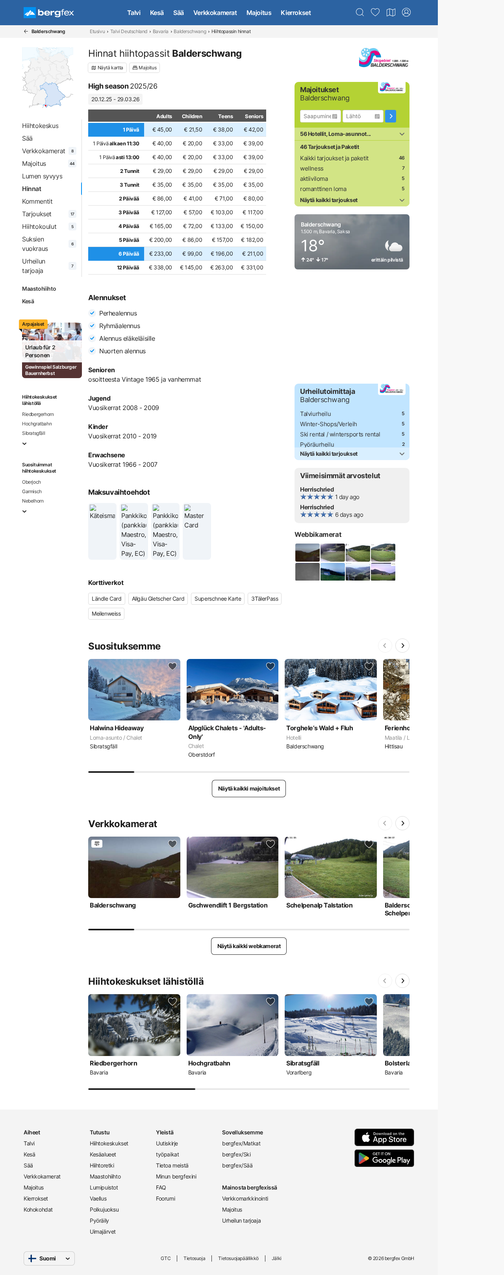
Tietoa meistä (172, 1165)
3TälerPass (264, 598)
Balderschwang (190, 31)
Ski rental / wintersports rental (340, 434)
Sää (178, 13)
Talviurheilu (315, 414)
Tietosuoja (194, 1258)
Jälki (277, 1258)
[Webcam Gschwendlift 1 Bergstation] (332, 553)
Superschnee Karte (218, 598)
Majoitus (259, 13)
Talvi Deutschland (128, 31)
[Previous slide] (385, 645)
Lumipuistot (104, 1187)
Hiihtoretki (102, 1165)
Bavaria (161, 31)
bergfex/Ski (236, 1154)
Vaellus (98, 1198)
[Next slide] (402, 645)
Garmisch (32, 491)
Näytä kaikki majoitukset (249, 788)
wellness (312, 168)
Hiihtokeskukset (109, 1143)
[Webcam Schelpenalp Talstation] (357, 553)
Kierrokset (296, 13)
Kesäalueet (103, 1154)
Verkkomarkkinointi (245, 1198)
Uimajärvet (103, 1231)
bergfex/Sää (237, 1165)
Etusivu (97, 31)
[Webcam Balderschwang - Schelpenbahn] (383, 553)
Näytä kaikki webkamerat (249, 946)
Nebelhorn (32, 501)
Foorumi (165, 1198)
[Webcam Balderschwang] (307, 553)
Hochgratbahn (37, 424)
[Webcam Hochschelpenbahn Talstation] (307, 572)
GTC (165, 1258)
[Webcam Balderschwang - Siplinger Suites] (383, 572)
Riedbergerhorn (38, 414)
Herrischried (317, 489)
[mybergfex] (406, 12)
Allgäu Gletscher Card (158, 598)
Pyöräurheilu (317, 444)
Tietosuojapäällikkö (238, 1258)
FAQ (161, 1187)
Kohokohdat (38, 1209)
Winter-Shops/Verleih (328, 424)
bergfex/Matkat (241, 1143)
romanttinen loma (323, 189)
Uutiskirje (167, 1143)
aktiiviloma (314, 178)
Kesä (157, 13)
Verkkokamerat (215, 13)
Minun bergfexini (176, 1176)
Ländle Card (107, 598)
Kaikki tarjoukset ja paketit (334, 158)
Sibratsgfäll (33, 433)
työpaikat (167, 1154)
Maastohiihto (39, 288)
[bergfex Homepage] (49, 12)
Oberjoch (31, 482)
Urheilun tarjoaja (241, 1220)
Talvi (134, 13)
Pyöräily (99, 1220)
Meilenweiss (106, 613)
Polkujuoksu (104, 1209)
